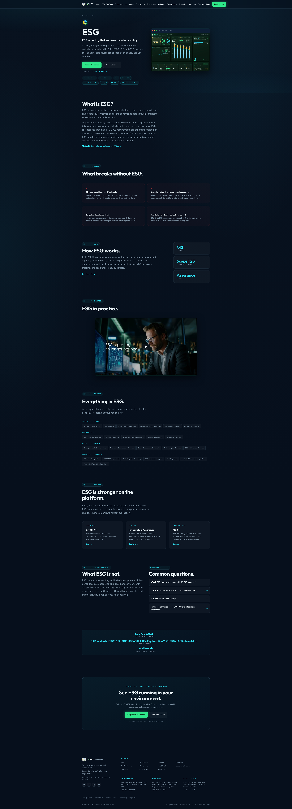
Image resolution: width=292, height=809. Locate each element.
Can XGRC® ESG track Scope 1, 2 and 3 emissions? (173, 590)
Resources (151, 4)
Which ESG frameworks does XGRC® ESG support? (173, 582)
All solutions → (112, 65)
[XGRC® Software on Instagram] (94, 785)
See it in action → (89, 274)
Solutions (119, 4)
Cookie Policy (98, 798)
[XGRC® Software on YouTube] (99, 785)
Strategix (192, 4)
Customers (140, 4)
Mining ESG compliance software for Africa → (101, 146)
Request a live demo (136, 715)
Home (97, 4)
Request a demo (92, 65)
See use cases (158, 715)
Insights (161, 4)
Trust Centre (172, 4)
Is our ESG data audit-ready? (163, 599)
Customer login (204, 4)
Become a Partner (183, 766)
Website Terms (111, 798)
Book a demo (219, 4)
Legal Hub (132, 798)
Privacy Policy (87, 798)
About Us (182, 4)
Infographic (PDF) (98, 71)
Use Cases (129, 4)
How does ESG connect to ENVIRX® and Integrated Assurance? (173, 608)
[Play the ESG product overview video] (146, 346)
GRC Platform (107, 4)
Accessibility (123, 798)
